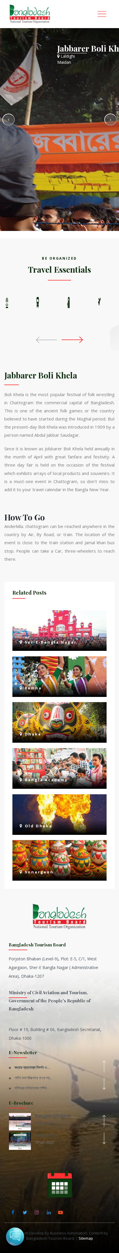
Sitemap (86, 1238)
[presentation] (47, 339)
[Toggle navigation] (102, 14)
